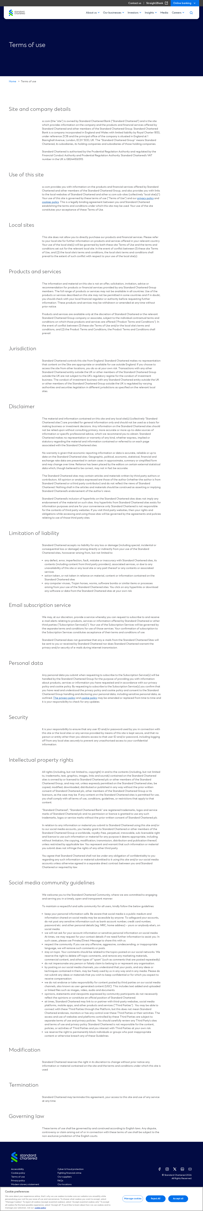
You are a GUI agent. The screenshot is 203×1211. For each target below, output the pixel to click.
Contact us (134, 3)
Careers (176, 12)
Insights (149, 12)
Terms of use (18, 1176)
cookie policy (89, 698)
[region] (101, 1199)
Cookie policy (18, 1173)
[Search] (191, 13)
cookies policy (50, 202)
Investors (133, 12)
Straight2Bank (157, 3)
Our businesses (112, 12)
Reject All (155, 1198)
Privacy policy (18, 1180)
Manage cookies (132, 1198)
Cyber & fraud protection (71, 1169)
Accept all (178, 1198)
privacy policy (145, 198)
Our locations (65, 1184)
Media (164, 12)
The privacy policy (64, 698)
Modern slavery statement (25, 1184)
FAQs (60, 1180)
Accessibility (17, 1169)
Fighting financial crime (69, 1173)
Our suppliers (65, 1176)
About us (91, 12)
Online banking (182, 3)
